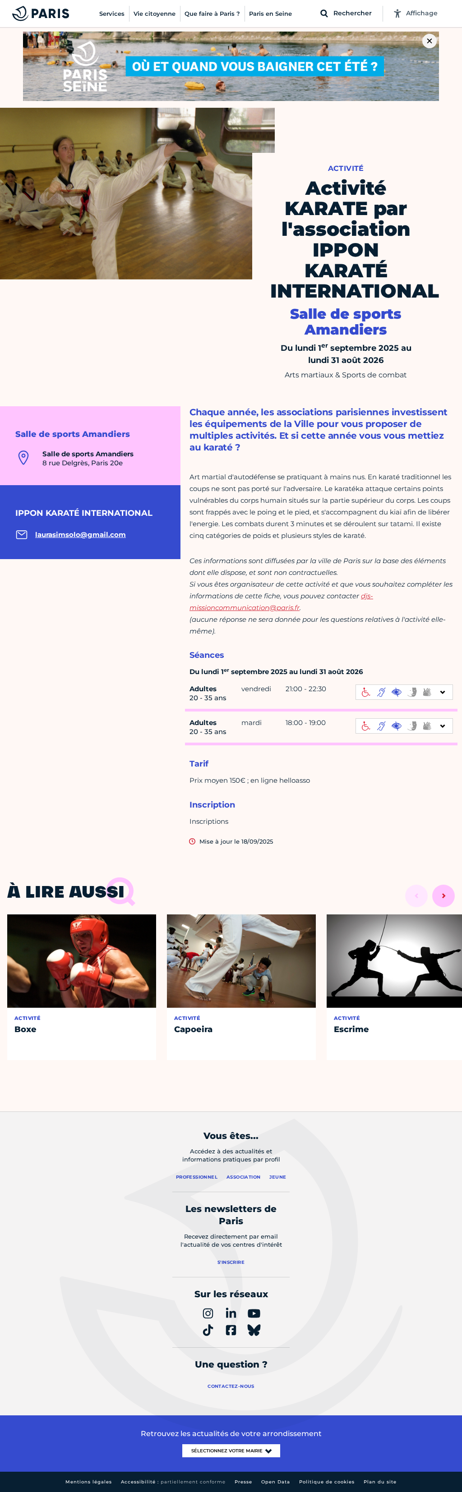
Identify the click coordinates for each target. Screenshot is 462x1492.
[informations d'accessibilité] (404, 692)
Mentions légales (88, 1482)
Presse (243, 1482)
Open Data (275, 1482)
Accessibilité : (173, 1482)
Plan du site (380, 1482)
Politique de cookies (327, 1482)
